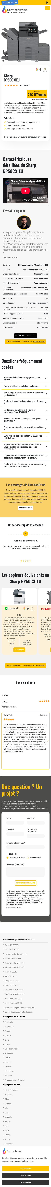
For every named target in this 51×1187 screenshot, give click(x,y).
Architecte (9, 1022)
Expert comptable (11, 1049)
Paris (7, 1130)
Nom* (9, 818)
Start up (8, 1062)
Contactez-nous (25, 508)
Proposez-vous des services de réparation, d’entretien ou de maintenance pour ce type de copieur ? (23, 456)
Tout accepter (25, 1168)
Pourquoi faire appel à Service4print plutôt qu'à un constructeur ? (22, 419)
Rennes (8, 1135)
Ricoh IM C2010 (11, 972)
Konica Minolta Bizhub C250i (16, 954)
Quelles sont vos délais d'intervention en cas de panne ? (23, 402)
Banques (8, 1076)
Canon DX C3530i (11, 945)
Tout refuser (25, 1175)
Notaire (8, 1058)
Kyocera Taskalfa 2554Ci (14, 963)
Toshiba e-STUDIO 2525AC (15, 994)
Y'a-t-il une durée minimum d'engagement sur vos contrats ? (22, 378)
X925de (19, 615)
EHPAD (7, 1044)
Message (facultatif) (15, 864)
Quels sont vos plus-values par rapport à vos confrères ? (23, 428)
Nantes (7, 1121)
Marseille (8, 1117)
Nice (6, 1126)
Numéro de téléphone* (32, 830)
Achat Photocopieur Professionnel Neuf (20, 1008)
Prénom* (31, 818)
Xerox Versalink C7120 (13, 999)
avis (26, 85)
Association (9, 1027)
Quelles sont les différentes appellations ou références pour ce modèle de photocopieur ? (24, 465)
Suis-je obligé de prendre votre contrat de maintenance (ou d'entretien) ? (24, 393)
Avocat (7, 1031)
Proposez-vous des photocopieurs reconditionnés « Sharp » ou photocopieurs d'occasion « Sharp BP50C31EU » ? (22, 446)
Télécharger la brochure (25, 336)
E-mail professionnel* (15, 843)
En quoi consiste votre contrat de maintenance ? (21, 386)
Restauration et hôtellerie (14, 1080)
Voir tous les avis (8, 707)
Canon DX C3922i (11, 950)
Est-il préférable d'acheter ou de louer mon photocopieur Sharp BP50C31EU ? (19, 411)
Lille (6, 1108)
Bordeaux (8, 1095)
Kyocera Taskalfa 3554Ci (14, 967)
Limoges (8, 1104)
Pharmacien (9, 1071)
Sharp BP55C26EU (12, 985)
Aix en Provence (11, 1090)
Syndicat (8, 1067)
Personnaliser (25, 1182)
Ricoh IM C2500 (11, 976)
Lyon (7, 1112)
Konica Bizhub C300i (13, 958)
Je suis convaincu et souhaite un (25, 342)
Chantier (8, 1035)
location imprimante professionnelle (18, 1012)
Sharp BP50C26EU (12, 981)
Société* (10, 830)
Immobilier (9, 1053)
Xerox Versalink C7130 (13, 1003)
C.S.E (7, 1040)
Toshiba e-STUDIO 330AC (14, 990)
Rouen (7, 1139)
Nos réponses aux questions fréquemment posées (26, 137)
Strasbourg (9, 1144)
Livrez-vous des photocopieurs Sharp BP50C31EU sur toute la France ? (23, 436)
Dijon (7, 1099)
